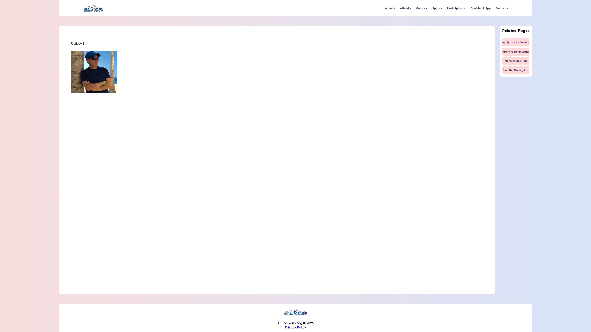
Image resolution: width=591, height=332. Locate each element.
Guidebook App (481, 8)
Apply (436, 8)
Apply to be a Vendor (515, 42)
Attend (404, 8)
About (389, 8)
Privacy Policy (295, 327)
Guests (420, 8)
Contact (501, 8)
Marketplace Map (516, 60)
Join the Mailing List (516, 70)
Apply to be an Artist (516, 51)
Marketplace (455, 8)
